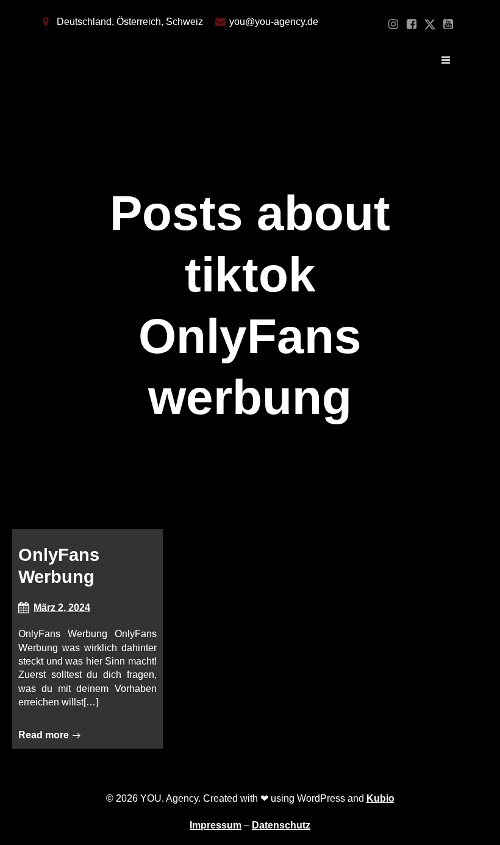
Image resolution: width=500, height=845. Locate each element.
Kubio (380, 798)
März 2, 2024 (62, 607)
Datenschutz (281, 825)
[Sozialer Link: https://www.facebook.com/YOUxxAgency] (411, 24)
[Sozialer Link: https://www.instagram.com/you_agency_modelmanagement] (393, 24)
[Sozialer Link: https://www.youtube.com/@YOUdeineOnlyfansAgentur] (448, 24)
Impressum (215, 825)
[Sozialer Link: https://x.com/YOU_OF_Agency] (430, 24)
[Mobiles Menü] (445, 60)
